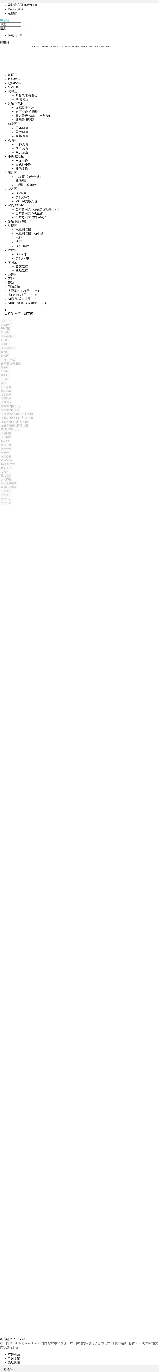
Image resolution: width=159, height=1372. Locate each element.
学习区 (12, 262)
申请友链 (14, 1358)
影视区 (12, 225)
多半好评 (6, 498)
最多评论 (6, 402)
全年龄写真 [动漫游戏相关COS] (37, 209)
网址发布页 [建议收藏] (23, 5)
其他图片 (22, 180)
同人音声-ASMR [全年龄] (33, 115)
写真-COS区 (16, 205)
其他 (11, 278)
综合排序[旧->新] (10, 410)
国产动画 (22, 132)
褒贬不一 (6, 494)
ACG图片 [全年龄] (28, 176)
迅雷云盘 (6, 448)
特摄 (19, 242)
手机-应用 (22, 258)
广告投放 (14, 1354)
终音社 (4, 20)
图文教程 (22, 266)
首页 (11, 75)
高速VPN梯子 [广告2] (22, 294)
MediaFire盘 (8, 463)
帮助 (11, 282)
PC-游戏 (21, 193)
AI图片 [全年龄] (26, 185)
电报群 (12, 13)
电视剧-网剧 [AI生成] (30, 233)
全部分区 (6, 320)
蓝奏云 (5, 452)
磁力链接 (6, 475)
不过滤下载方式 (10, 429)
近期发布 (6, 386)
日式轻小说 (23, 164)
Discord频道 (16, 9)
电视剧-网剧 (24, 229)
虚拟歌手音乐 (25, 107)
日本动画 (22, 128)
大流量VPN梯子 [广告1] (24, 290)
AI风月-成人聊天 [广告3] (24, 299)
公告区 (12, 274)
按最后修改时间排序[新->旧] (17, 413)
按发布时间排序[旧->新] (14, 425)
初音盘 (5, 471)
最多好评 (6, 394)
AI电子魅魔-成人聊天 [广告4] (27, 303)
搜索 (3, 28)
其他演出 (22, 99)
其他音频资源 (25, 119)
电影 (19, 237)
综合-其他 (22, 246)
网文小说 (22, 160)
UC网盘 (5, 441)
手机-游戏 (22, 197)
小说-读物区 (16, 156)
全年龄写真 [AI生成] (29, 213)
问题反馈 (14, 286)
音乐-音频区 (16, 103)
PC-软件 (21, 254)
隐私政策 (14, 1362)
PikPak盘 (6, 467)
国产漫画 (22, 148)
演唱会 (12, 91)
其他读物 (22, 168)
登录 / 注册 (15, 35)
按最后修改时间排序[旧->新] (17, 417)
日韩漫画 (22, 144)
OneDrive (6, 460)
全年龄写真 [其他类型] (31, 217)
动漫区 (12, 123)
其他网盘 (6, 479)
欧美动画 (22, 136)
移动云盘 (6, 456)
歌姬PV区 (14, 83)
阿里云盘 (6, 444)
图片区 (12, 172)
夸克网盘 (6, 437)
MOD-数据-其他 (26, 201)
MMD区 (13, 87)
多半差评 (6, 491)
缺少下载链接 (8, 483)
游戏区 (12, 189)
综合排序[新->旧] (10, 406)
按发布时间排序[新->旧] (14, 421)
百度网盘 (6, 433)
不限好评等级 (8, 487)
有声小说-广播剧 (27, 111)
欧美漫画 (22, 152)
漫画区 (12, 140)
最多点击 (6, 390)
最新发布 (14, 79)
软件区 (12, 250)
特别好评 (6, 502)
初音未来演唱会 (26, 95)
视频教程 (22, 270)
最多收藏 (6, 398)
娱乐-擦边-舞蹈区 (19, 221)
